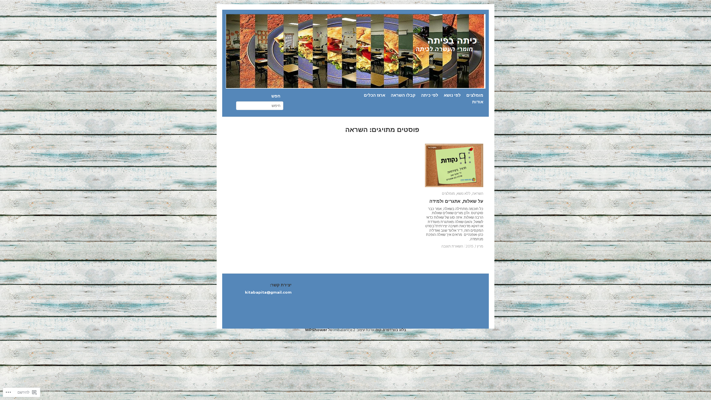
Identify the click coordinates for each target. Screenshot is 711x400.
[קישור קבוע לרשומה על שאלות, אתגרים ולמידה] (454, 165)
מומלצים (474, 95)
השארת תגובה (452, 246)
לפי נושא (452, 95)
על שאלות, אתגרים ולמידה (456, 201)
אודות (477, 102)
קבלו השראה (403, 95)
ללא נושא (463, 193)
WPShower (316, 330)
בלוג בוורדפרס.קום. (390, 330)
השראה (477, 193)
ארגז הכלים (374, 95)
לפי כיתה (429, 95)
